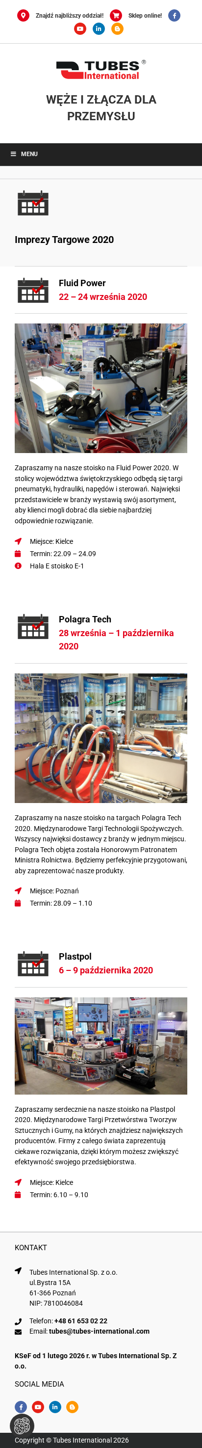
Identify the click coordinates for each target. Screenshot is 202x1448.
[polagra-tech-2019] (101, 677)
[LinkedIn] (102, 29)
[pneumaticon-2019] (101, 327)
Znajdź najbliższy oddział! (69, 15)
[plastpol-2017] (101, 1001)
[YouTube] (83, 29)
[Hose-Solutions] (119, 29)
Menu (29, 154)
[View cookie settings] (22, 1426)
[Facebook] (176, 15)
